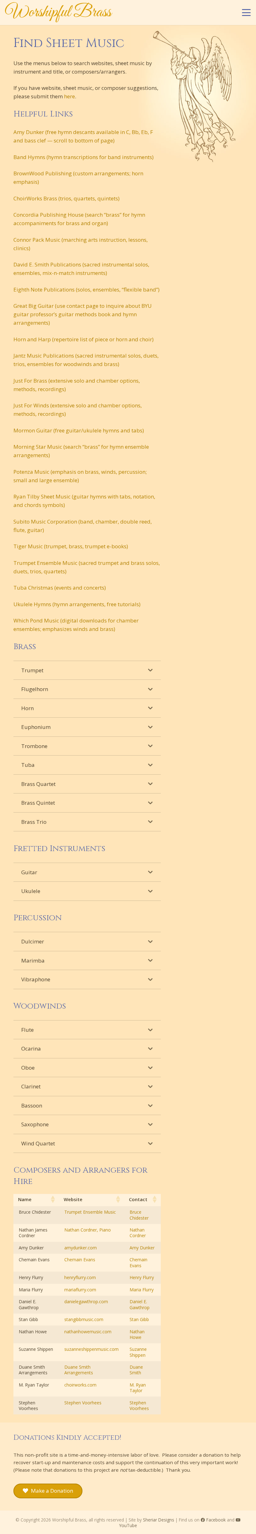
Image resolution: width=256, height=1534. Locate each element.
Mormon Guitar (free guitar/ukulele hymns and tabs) (78, 430)
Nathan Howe (137, 1334)
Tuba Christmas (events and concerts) (59, 587)
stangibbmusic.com (83, 1319)
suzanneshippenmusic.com (91, 1349)
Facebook (215, 1520)
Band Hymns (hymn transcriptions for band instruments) (83, 157)
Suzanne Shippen (138, 1352)
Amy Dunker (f (31, 132)
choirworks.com (80, 1385)
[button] (246, 12)
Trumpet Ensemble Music (90, 1212)
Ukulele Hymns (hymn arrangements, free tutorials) (76, 604)
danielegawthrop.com (86, 1301)
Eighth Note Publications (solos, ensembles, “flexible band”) (86, 289)
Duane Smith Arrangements (78, 1370)
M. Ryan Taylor (138, 1387)
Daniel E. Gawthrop (140, 1304)
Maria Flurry (142, 1290)
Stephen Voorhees (82, 1403)
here (69, 96)
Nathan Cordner (138, 1232)
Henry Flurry (142, 1277)
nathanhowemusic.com (87, 1332)
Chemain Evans (79, 1260)
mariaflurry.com (80, 1290)
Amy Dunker (142, 1248)
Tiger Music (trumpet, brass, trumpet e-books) (70, 546)
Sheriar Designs (158, 1520)
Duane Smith (136, 1370)
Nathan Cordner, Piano (87, 1230)
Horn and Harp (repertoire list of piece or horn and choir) (83, 339)
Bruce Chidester (139, 1215)
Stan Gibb (139, 1319)
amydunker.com (80, 1248)
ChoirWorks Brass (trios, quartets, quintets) (66, 198)
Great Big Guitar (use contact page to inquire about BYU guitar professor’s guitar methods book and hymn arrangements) (82, 314)
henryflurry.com (80, 1277)
